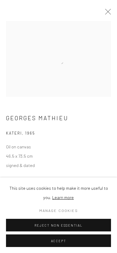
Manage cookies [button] (58, 210)
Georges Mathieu (37, 118)
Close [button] (106, 13)
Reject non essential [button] (58, 225)
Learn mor (61, 197)
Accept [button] (58, 241)
